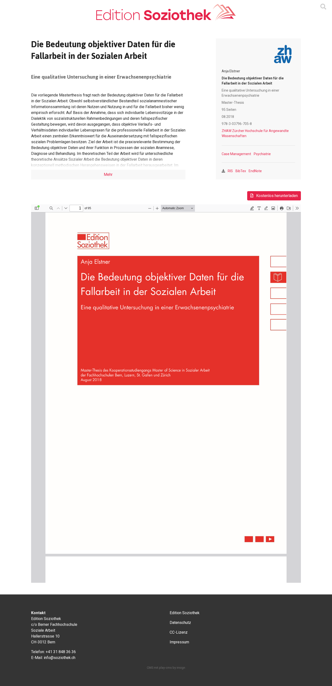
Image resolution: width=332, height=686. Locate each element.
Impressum (179, 642)
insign (181, 667)
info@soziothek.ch (59, 657)
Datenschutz (180, 622)
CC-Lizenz (179, 632)
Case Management (236, 154)
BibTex (241, 171)
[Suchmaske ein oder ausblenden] (323, 6)
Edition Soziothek (185, 613)
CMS (150, 667)
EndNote (255, 171)
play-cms (165, 667)
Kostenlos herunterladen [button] (276, 195)
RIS (230, 171)
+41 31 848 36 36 (61, 651)
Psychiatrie (262, 154)
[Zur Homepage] (166, 12)
